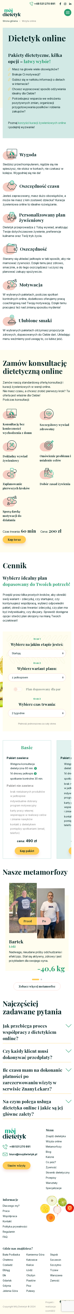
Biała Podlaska (11, 1254)
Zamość (54, 1280)
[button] (35, 979)
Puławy (30, 1290)
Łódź (29, 1270)
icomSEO (50, 1311)
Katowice (31, 1259)
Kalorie (50, 1156)
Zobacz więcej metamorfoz (37, 986)
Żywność (51, 1167)
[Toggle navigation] (67, 12)
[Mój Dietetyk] (12, 12)
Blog (48, 1151)
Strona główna (10, 21)
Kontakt (7, 1221)
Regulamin (9, 1231)
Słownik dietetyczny (58, 1172)
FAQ (5, 1236)
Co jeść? (51, 1162)
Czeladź (8, 1264)
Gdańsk (7, 1280)
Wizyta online (54, 1141)
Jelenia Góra (10, 1290)
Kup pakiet (27, 851)
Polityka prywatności (15, 1226)
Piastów (31, 1280)
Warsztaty (51, 1182)
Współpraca (10, 1216)
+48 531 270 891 (44, 3)
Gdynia (7, 1285)
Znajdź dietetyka (56, 1136)
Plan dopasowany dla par (43, 689)
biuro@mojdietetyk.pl (23, 1154)
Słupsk (54, 1254)
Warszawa (56, 1275)
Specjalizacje (54, 1188)
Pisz (28, 1285)
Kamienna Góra (35, 1254)
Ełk (4, 1275)
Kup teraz (14, 539)
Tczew (54, 1270)
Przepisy (51, 1177)
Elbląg (6, 1270)
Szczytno (55, 1264)
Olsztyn (30, 1275)
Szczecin (55, 1259)
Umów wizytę (17, 1165)
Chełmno (8, 1259)
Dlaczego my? (11, 1205)
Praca (6, 1210)
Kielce (30, 1264)
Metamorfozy (54, 1146)
